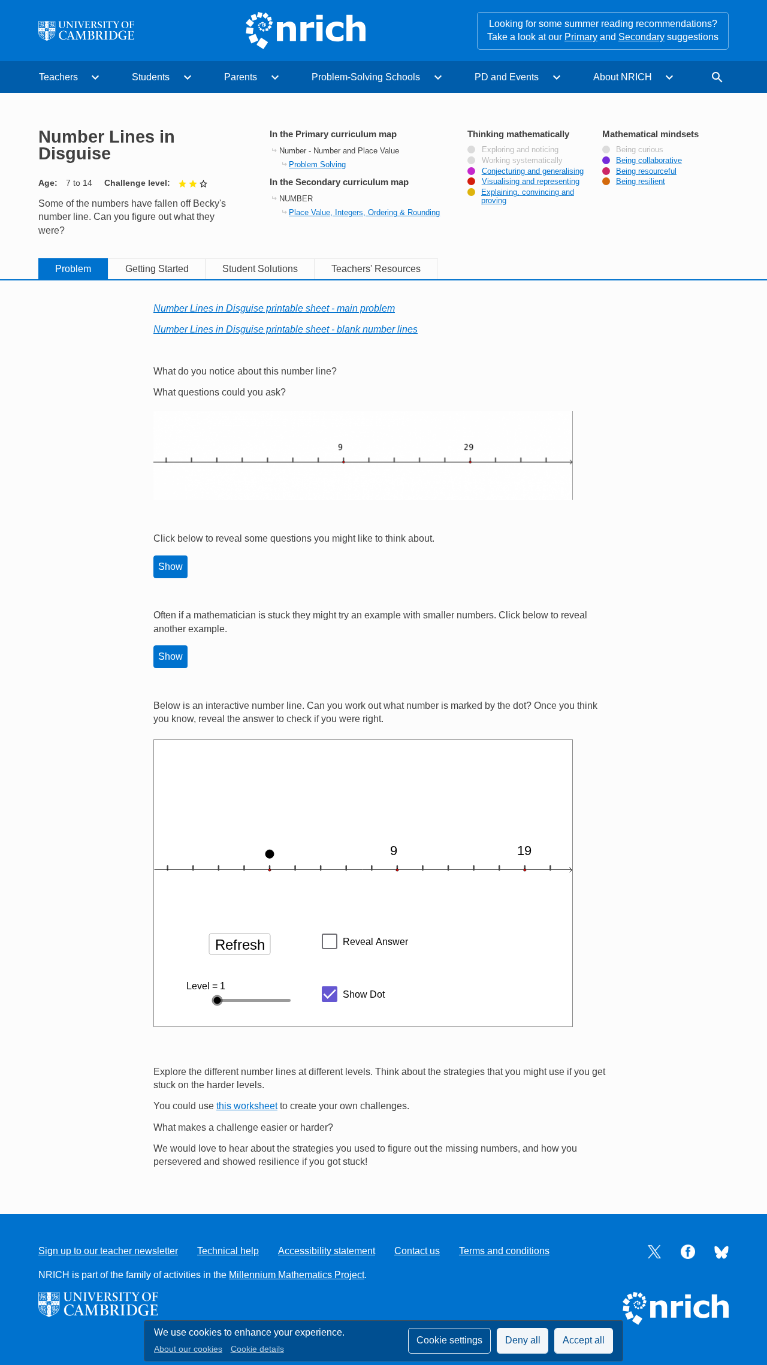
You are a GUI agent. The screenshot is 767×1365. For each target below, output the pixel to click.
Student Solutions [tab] (260, 269)
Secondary (641, 37)
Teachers (58, 77)
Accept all (584, 1340)
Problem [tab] (73, 269)
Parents (240, 77)
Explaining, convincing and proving (527, 196)
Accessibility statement (326, 1251)
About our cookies (188, 1349)
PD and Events (507, 77)
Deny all (522, 1340)
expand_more (95, 77)
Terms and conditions (504, 1251)
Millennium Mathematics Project (296, 1275)
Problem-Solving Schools (366, 77)
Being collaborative (649, 160)
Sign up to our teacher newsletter (108, 1251)
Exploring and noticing (520, 150)
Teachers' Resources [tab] (376, 269)
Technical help (228, 1251)
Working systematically (522, 160)
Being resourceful (646, 171)
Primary (580, 37)
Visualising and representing (530, 181)
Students (151, 77)
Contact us (417, 1251)
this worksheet (246, 1106)
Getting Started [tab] (157, 269)
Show (170, 566)
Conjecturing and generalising (533, 171)
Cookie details (257, 1349)
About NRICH (622, 77)
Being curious (639, 150)
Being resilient (640, 181)
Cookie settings (449, 1340)
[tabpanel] (383, 735)
